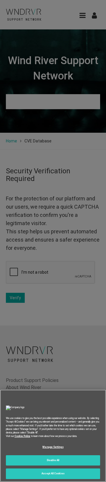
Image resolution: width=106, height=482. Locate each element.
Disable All (53, 460)
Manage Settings (52, 447)
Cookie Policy (22, 436)
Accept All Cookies (53, 473)
